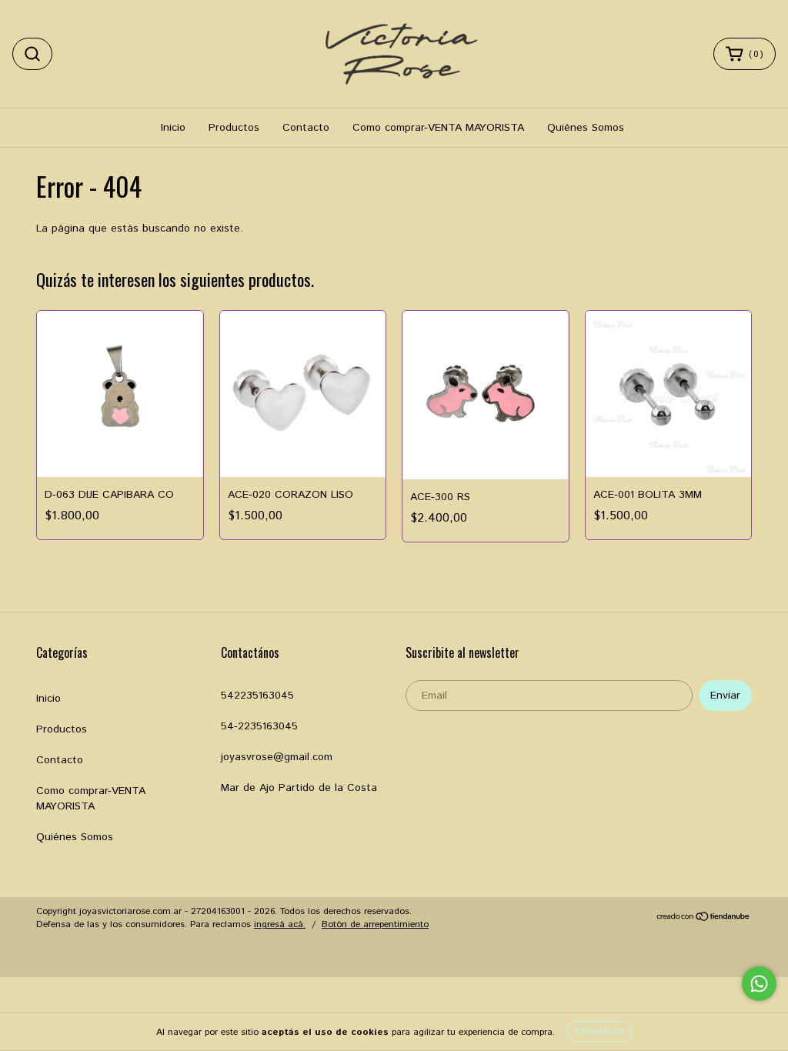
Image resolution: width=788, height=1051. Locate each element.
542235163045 (257, 695)
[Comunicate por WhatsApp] (759, 983)
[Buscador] (32, 54)
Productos (234, 127)
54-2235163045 (259, 726)
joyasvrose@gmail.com (276, 757)
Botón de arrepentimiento (375, 924)
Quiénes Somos (585, 127)
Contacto (305, 127)
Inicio (173, 127)
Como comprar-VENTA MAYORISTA (438, 127)
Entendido (599, 1031)
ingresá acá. (280, 924)
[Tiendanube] (704, 919)
